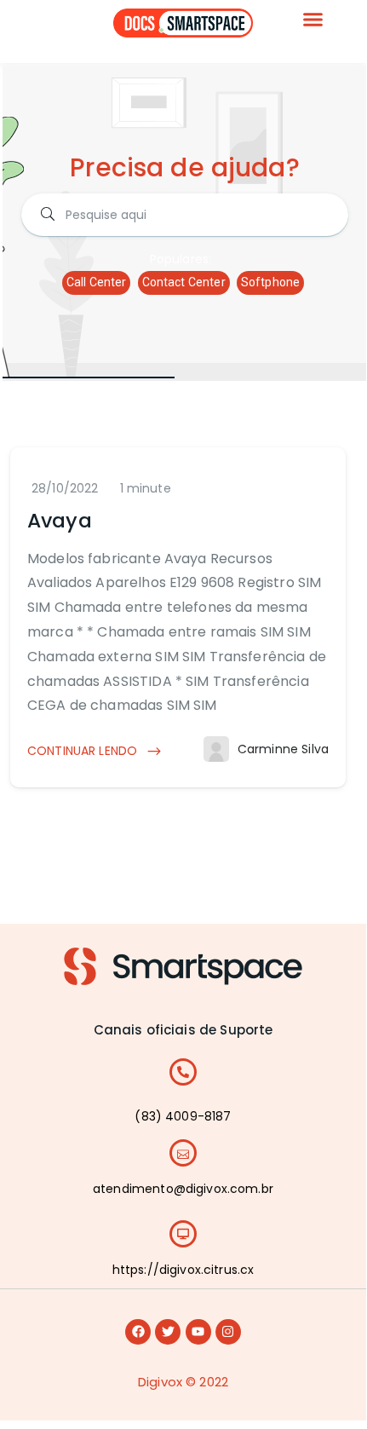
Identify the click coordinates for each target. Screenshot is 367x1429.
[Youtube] (198, 1332)
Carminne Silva (283, 749)
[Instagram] (228, 1332)
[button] (313, 19)
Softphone (270, 282)
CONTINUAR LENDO (83, 750)
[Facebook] (138, 1332)
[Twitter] (168, 1332)
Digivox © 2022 (183, 1382)
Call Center (96, 282)
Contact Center (184, 282)
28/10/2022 (65, 488)
